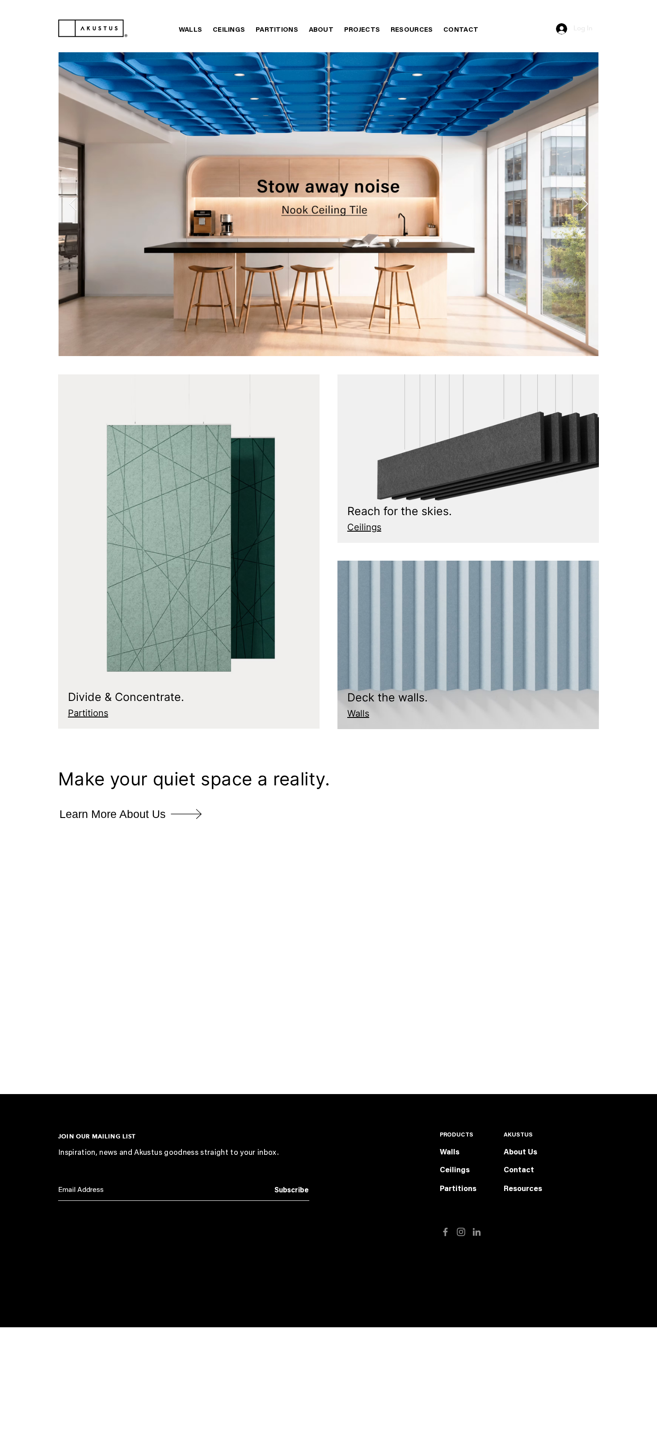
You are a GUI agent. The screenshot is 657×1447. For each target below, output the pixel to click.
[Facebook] (445, 1231)
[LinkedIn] (476, 1231)
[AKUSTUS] (92, 28)
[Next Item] (584, 204)
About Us (520, 1153)
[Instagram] (461, 1231)
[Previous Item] (72, 204)
